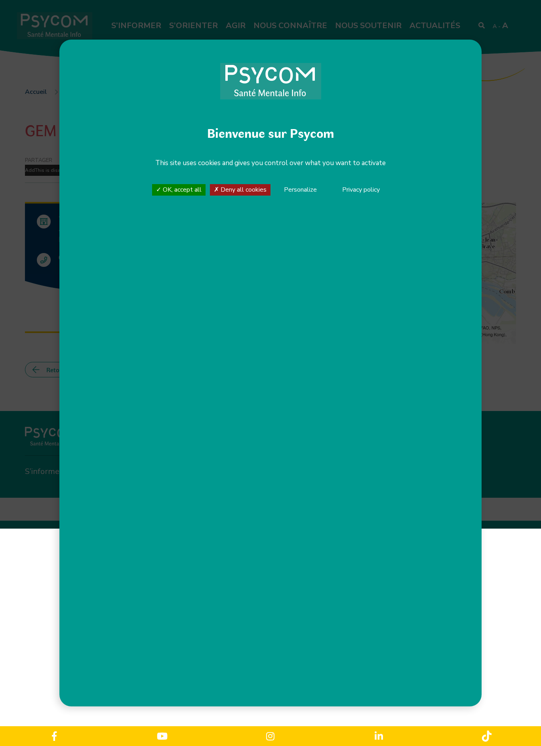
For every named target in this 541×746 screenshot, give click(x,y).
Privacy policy (361, 189)
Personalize (300, 190)
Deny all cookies (243, 189)
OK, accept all (181, 189)
